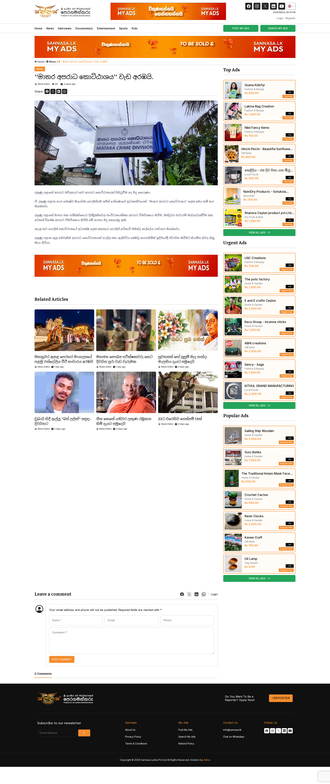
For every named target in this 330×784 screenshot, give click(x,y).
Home (38, 28)
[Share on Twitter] (53, 91)
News (50, 28)
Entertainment (106, 28)
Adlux (207, 759)
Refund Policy (186, 743)
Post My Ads (185, 729)
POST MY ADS (240, 28)
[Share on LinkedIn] (58, 91)
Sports (123, 28)
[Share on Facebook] (47, 91)
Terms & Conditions (136, 743)
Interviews (64, 28)
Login (280, 18)
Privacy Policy (133, 736)
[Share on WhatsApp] (64, 91)
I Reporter (281, 698)
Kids (134, 28)
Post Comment (62, 659)
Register (290, 18)
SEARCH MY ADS (278, 28)
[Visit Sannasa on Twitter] (278, 730)
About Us (130, 729)
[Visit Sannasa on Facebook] (266, 730)
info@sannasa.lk (232, 729)
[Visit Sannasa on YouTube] (290, 730)
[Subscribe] (84, 733)
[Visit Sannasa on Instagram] (272, 730)
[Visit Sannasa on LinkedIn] (284, 730)
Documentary (84, 28)
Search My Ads (187, 736)
